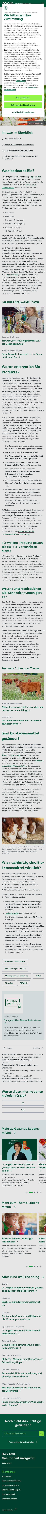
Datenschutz (21, 81)
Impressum (31, 87)
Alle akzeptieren (23, 98)
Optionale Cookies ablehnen (23, 105)
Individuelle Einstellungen (23, 112)
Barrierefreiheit (10, 90)
